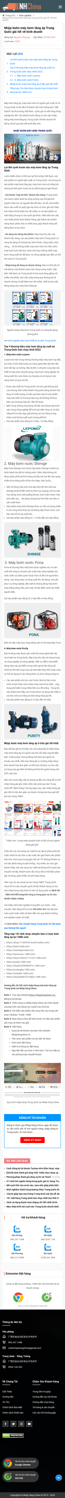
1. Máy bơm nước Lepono (27, 75)
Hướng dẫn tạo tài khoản (44, 1397)
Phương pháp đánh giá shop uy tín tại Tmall (35, 1177)
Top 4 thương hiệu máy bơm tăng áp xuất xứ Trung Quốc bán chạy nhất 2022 (32, 69)
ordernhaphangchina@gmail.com (24, 1348)
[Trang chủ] (21, 7)
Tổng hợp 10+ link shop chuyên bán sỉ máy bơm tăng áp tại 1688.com (34, 90)
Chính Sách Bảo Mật (12, 1407)
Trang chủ (10, 15)
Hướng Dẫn (8, 1397)
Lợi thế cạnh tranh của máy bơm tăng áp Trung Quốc (33, 61)
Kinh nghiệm (25, 15)
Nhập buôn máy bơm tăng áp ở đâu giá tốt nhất (34, 84)
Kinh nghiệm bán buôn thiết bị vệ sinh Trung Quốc (32, 340)
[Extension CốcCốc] (47, 1297)
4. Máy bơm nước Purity (27, 80)
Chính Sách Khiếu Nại (12, 1412)
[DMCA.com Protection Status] (13, 1435)
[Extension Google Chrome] (18, 1297)
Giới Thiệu (7, 1391)
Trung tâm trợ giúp (41, 1391)
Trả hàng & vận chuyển (43, 1407)
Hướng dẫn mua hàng (43, 1402)
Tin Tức (5, 1402)
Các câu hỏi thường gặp (44, 1412)
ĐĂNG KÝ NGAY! (32, 1140)
